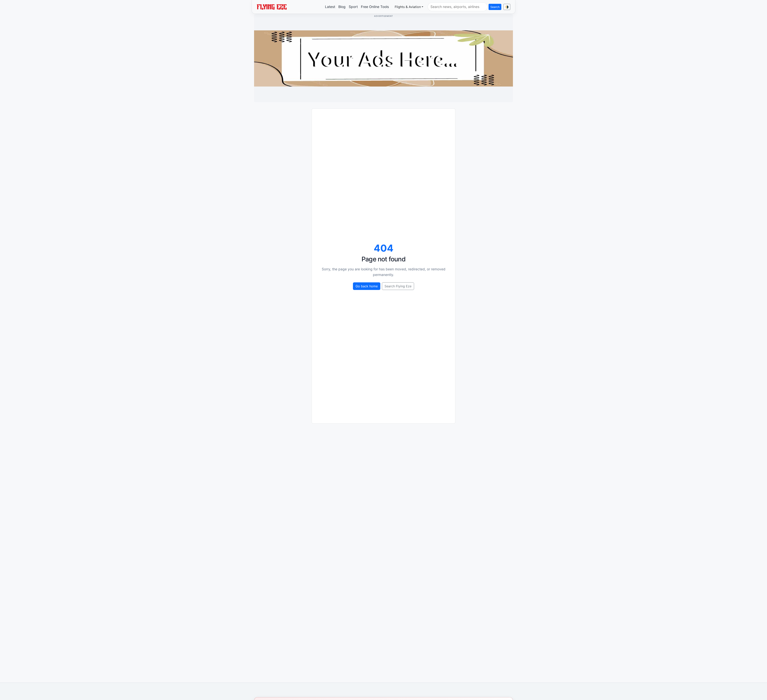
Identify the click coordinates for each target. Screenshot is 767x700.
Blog (342, 7)
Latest (330, 7)
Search (495, 7)
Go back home (367, 286)
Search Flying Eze (397, 286)
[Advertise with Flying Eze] (383, 58)
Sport (353, 7)
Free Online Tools (375, 7)
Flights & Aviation (408, 7)
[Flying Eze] (272, 6)
